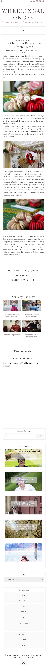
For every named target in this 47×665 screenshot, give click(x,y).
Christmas (26, 50)
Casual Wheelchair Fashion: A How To (24, 480)
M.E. (24, 595)
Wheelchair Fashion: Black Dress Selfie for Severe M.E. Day (23, 504)
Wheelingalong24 (23, 14)
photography (24, 634)
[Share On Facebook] (21, 280)
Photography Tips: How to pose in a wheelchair (24, 457)
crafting (34, 50)
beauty (24, 606)
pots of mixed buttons (18, 172)
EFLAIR (29, 657)
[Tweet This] (24, 280)
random (24, 640)
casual (24, 612)
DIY (39, 50)
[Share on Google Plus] (30, 280)
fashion (24, 617)
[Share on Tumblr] (33, 280)
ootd (24, 628)
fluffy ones (36, 126)
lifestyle (22, 52)
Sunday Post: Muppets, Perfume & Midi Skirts (24, 527)
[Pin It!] (27, 280)
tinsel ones (6, 129)
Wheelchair (24, 600)
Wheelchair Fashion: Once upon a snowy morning (24, 551)
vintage (24, 645)
